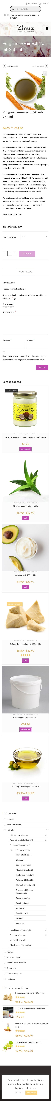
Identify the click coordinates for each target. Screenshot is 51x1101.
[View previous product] (4, 66)
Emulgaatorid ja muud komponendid (24, 891)
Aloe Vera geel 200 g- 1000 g (25, 506)
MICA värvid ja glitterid (25, 885)
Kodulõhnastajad (13, 957)
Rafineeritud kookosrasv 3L (25, 717)
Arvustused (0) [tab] (25, 272)
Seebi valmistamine (17, 935)
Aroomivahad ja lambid (16, 963)
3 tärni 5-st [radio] (8, 307)
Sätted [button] (19, 1092)
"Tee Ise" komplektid (15, 973)
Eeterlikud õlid (22, 913)
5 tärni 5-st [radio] (13, 307)
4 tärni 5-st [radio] (11, 307)
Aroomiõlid (20, 908)
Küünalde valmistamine (19, 835)
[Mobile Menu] (47, 28)
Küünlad (10, 952)
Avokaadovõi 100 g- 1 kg (25, 575)
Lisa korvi (27, 254)
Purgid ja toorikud (23, 898)
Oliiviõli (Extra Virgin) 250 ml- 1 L (25, 787)
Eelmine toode (12, 66)
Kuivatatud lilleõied (23, 855)
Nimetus (7, 339)
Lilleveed (10, 819)
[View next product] (46, 66)
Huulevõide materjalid (25, 875)
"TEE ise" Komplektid (24, 870)
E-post (30, 339)
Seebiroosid (11, 968)
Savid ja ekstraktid (23, 865)
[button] (45, 73)
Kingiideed (20, 923)
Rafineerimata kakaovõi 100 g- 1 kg (25, 644)
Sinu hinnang (9, 304)
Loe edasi (25, 449)
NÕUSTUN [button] (31, 1093)
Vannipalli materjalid (18, 940)
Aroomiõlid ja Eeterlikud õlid (21, 840)
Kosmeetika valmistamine (20, 850)
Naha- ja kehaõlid (14, 825)
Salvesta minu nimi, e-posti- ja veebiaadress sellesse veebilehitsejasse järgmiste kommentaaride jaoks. (25, 358)
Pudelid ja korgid (23, 903)
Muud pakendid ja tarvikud (20, 945)
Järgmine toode (38, 66)
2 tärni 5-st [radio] (6, 307)
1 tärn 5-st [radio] (3, 307)
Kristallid (19, 918)
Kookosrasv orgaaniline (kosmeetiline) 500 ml (25, 437)
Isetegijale (11, 830)
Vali (25, 518)
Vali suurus (10, 237)
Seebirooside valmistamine (20, 845)
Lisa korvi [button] (25, 729)
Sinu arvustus (9, 311)
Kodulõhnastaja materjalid (20, 930)
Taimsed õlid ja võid (19, 434)
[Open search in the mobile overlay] (25, 9)
